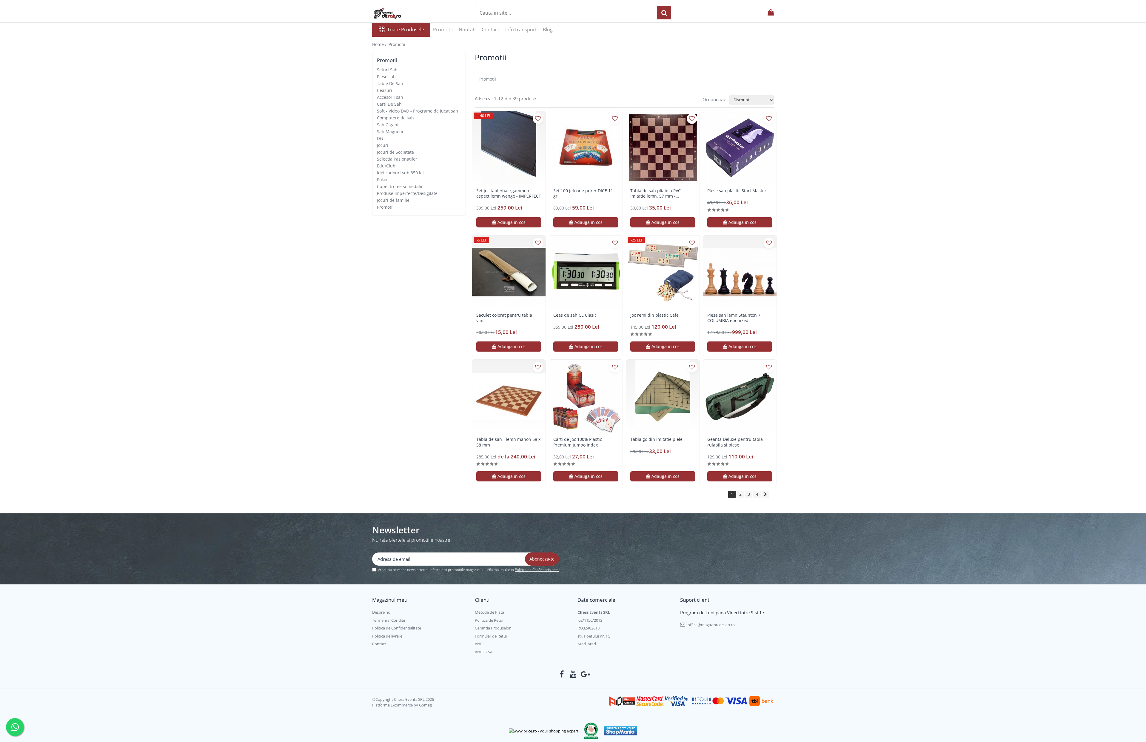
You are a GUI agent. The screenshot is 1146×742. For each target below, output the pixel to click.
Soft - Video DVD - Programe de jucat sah (417, 111)
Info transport (521, 29)
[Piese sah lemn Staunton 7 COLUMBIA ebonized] (740, 272)
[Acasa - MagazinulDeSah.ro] (402, 13)
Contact (490, 29)
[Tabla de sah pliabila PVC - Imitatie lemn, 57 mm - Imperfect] (663, 147)
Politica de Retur (489, 620)
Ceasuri (384, 90)
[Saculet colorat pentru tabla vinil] (509, 272)
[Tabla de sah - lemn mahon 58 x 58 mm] (509, 396)
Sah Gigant (388, 124)
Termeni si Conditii (388, 620)
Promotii (443, 29)
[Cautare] (664, 12)
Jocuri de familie (393, 200)
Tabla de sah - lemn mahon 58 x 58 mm (508, 442)
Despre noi (381, 612)
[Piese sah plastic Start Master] (740, 147)
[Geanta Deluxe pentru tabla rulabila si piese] (740, 396)
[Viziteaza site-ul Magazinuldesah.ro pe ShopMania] (620, 730)
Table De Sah (390, 83)
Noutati (467, 29)
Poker (382, 179)
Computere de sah (395, 118)
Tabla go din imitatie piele (656, 439)
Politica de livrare (387, 636)
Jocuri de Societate (395, 152)
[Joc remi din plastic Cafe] (663, 272)
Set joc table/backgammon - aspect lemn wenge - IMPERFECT (508, 193)
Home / (380, 44)
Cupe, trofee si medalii (399, 186)
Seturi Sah (387, 70)
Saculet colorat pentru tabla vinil (504, 317)
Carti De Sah (389, 104)
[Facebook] (562, 674)
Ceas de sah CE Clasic (575, 315)
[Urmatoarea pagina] (765, 494)
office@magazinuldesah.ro (711, 624)
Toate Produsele (405, 29)
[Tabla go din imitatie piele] (663, 396)
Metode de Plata (489, 612)
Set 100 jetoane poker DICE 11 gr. (583, 193)
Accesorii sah (390, 97)
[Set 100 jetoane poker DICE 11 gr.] (586, 147)
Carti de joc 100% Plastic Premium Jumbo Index (577, 442)
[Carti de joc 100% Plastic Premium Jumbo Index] (586, 396)
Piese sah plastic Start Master (736, 190)
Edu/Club (386, 166)
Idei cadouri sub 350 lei (400, 173)
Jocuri (382, 145)
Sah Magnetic (390, 131)
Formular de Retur (491, 636)
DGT (381, 138)
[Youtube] (573, 674)
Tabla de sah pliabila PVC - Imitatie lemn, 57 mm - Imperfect (656, 193)
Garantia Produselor (493, 628)
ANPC (480, 643)
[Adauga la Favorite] (538, 118)
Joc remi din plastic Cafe (654, 315)
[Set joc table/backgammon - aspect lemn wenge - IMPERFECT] (509, 147)
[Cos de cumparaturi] (771, 12)
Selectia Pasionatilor (397, 159)
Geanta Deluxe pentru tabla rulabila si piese (735, 442)
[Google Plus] (584, 674)
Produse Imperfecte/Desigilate (407, 193)
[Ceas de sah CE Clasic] (586, 272)
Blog (548, 29)
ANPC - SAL (485, 652)
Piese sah (386, 76)
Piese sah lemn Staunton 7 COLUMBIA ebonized (733, 317)
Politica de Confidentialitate (537, 569)
